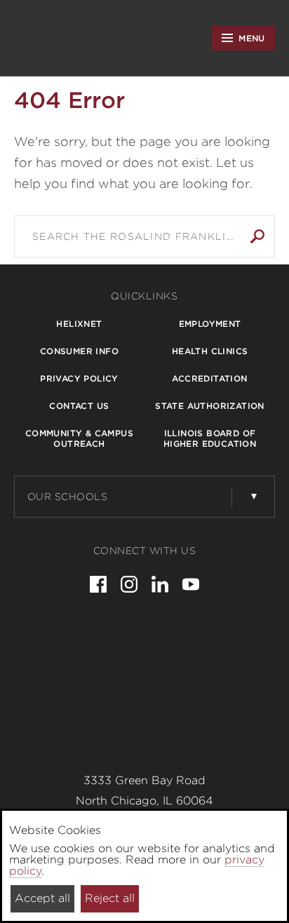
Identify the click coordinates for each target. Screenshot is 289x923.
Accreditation (209, 378)
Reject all (110, 898)
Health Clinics (210, 351)
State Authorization (209, 405)
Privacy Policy (79, 378)
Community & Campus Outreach (79, 438)
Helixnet (79, 323)
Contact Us (79, 405)
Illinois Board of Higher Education (209, 438)
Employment (210, 323)
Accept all (42, 898)
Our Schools (67, 496)
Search (257, 236)
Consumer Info (79, 351)
